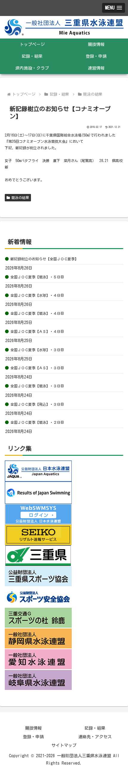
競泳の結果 (20, 197)
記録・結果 (95, 728)
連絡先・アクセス (95, 737)
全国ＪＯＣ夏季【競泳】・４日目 (37, 313)
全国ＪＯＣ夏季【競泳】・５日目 (37, 277)
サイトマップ (64, 745)
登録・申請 (33, 737)
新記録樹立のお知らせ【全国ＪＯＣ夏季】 (44, 259)
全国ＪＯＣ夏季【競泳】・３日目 (37, 386)
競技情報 (33, 728)
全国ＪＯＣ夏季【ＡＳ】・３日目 (37, 368)
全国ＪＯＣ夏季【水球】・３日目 (37, 350)
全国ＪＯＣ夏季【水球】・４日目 (37, 295)
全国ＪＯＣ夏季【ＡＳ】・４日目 (37, 331)
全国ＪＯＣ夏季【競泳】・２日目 (37, 422)
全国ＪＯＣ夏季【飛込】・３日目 (37, 404)
